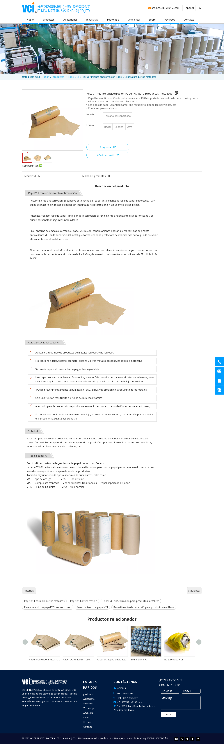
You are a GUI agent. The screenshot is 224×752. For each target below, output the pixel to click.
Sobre (152, 19)
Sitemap (118, 738)
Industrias (92, 19)
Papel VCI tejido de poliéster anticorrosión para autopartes (78, 659)
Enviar (168, 714)
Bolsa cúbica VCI (139, 659)
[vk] (198, 739)
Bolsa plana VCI (105, 659)
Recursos (169, 19)
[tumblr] (187, 739)
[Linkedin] (176, 739)
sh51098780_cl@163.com (129, 702)
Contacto (189, 19)
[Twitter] (182, 739)
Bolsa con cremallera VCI (178, 659)
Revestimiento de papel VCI (92, 607)
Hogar (30, 19)
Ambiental (134, 19)
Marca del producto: (93, 176)
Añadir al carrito (106, 155)
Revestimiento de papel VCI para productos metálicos (143, 607)
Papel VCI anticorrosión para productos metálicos (131, 601)
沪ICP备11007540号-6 (157, 738)
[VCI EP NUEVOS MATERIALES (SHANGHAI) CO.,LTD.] (44, 681)
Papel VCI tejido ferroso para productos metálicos (44, 659)
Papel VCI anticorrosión (83, 601)
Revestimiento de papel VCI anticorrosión (47, 607)
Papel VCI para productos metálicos (44, 601)
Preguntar (106, 147)
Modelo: (29, 176)
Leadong (141, 738)
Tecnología (113, 19)
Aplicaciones (70, 19)
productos (49, 19)
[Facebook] (192, 739)
